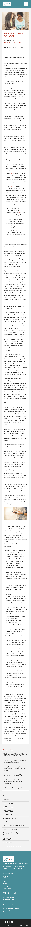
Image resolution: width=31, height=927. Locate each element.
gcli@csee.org (8, 873)
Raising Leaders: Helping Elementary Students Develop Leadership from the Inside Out (14, 768)
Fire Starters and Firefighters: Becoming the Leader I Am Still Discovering (13, 781)
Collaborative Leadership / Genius (14, 788)
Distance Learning (8, 803)
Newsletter (6, 822)
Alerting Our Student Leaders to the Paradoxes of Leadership (14, 761)
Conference (6, 799)
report (12, 160)
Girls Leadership (8, 810)
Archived (5, 796)
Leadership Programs (9, 818)
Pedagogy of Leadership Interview (13, 825)
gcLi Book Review (8, 807)
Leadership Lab (7, 814)
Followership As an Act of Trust (13, 775)
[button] (26, 4)
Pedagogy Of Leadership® (13, 42)
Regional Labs (7, 838)
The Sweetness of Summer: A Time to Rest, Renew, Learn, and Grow (15, 754)
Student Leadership (11, 44)
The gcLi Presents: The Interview (12, 846)
